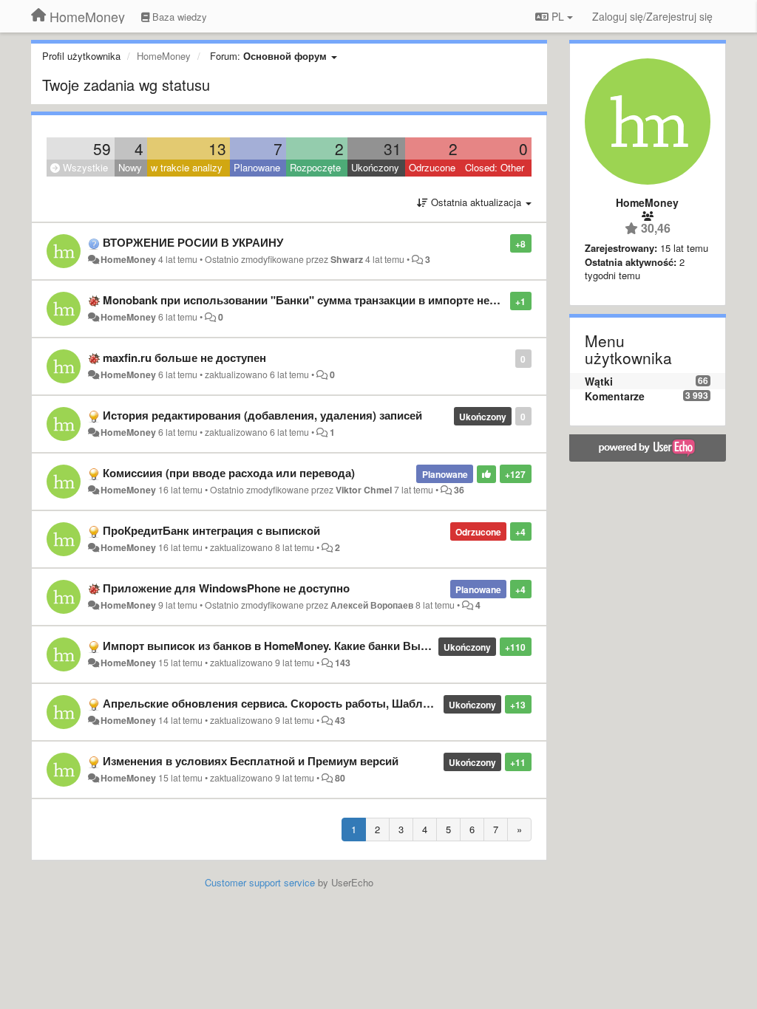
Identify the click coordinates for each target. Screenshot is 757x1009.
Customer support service (260, 882)
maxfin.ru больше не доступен (184, 357)
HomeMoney (128, 259)
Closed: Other (494, 167)
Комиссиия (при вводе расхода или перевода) (229, 473)
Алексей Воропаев (371, 605)
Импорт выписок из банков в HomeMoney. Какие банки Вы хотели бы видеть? (316, 645)
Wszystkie (84, 167)
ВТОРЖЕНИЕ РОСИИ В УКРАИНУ (193, 242)
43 (340, 720)
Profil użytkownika (81, 56)
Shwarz (346, 259)
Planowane (257, 167)
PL (558, 16)
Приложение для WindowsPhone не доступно (226, 588)
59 (102, 148)
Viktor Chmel (364, 489)
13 (217, 148)
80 (340, 777)
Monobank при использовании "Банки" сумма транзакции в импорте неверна (312, 300)
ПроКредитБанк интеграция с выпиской (211, 530)
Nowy (130, 167)
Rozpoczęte (315, 167)
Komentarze (615, 396)
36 (459, 489)
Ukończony (375, 167)
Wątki (599, 381)
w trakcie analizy (187, 167)
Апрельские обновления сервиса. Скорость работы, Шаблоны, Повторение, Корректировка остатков (379, 703)
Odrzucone (432, 167)
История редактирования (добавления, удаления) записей (262, 415)
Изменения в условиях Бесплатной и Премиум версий (250, 761)
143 (342, 662)
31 (392, 148)
